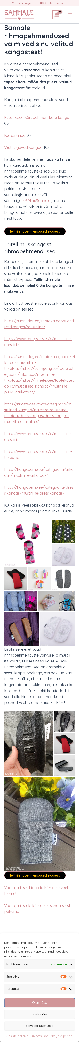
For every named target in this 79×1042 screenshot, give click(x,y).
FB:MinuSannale (36, 200)
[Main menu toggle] (70, 14)
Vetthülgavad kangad (24, 147)
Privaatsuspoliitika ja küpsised (51, 1036)
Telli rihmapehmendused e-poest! (34, 231)
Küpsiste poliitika (16, 1036)
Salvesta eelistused (40, 1026)
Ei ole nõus (39, 1014)
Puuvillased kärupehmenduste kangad (38, 117)
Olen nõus (39, 1003)
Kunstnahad (15, 135)
